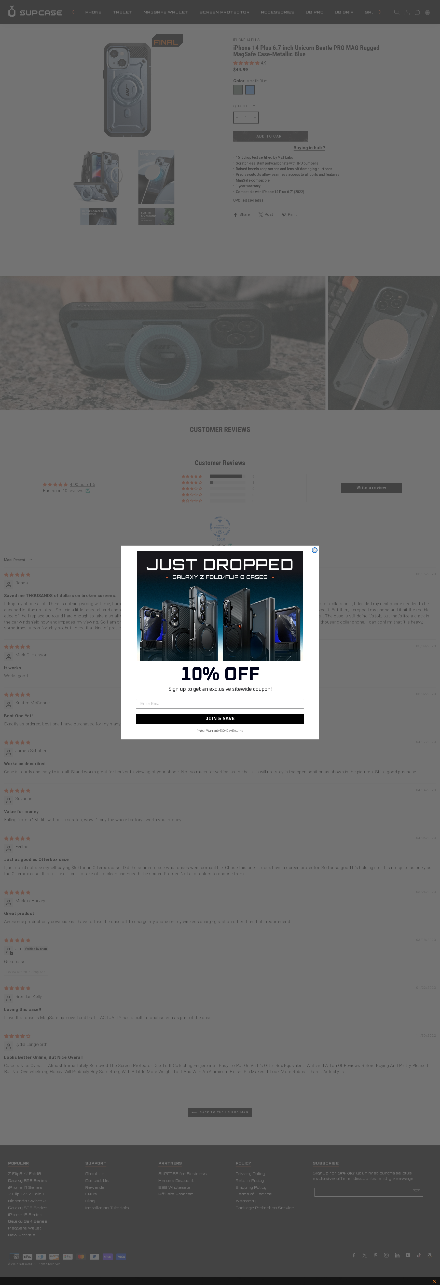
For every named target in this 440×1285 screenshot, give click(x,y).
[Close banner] (434, 1281)
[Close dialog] (314, 550)
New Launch (242, 1281)
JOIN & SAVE (220, 718)
